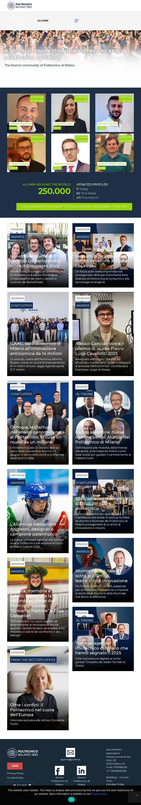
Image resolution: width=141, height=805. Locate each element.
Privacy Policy (15, 773)
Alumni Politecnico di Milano (59, 781)
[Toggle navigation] (74, 21)
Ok (71, 799)
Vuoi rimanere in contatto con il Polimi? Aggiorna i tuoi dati (74, 206)
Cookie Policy (15, 777)
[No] (136, 795)
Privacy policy (99, 793)
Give (15, 766)
